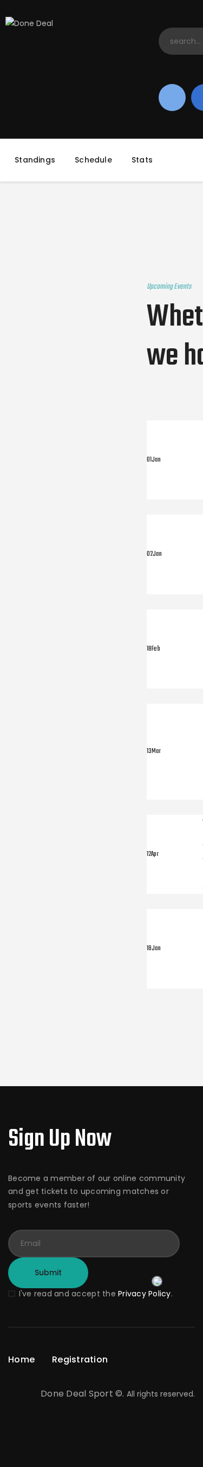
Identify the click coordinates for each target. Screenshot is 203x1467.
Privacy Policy (144, 1293)
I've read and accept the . (96, 1293)
